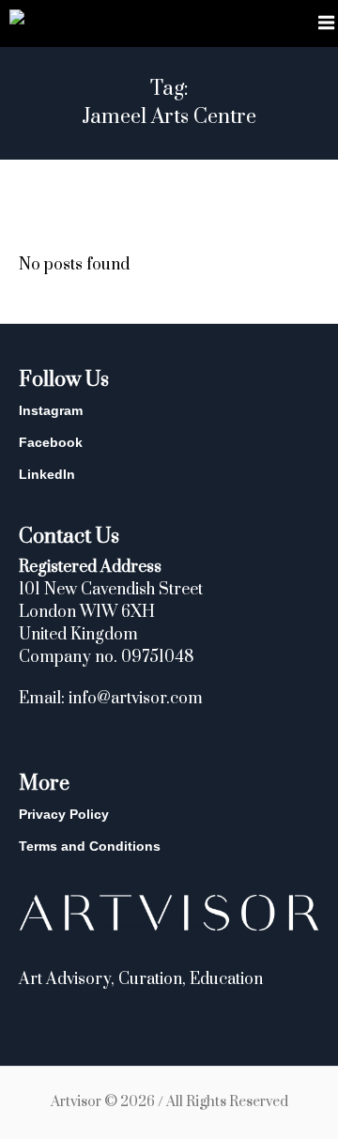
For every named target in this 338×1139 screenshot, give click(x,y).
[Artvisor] (16, 20)
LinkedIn (47, 474)
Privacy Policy (64, 814)
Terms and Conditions (90, 846)
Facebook (51, 442)
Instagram (51, 410)
